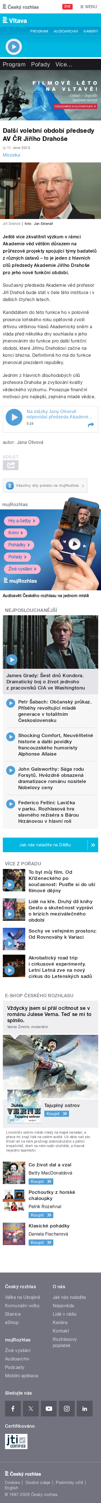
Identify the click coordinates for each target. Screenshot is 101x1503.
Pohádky (17, 544)
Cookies (12, 1482)
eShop (12, 1322)
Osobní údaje (38, 1482)
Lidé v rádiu (65, 1314)
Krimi (13, 532)
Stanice (13, 1314)
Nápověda (63, 1305)
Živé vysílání (20, 569)
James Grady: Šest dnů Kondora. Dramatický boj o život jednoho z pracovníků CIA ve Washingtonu (45, 682)
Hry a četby (19, 520)
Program (39, 31)
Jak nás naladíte (69, 1297)
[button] (90, 425)
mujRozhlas (15, 504)
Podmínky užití (69, 1482)
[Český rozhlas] (21, 6)
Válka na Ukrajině (22, 1297)
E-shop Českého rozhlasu (39, 995)
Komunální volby (22, 1305)
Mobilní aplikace (21, 1375)
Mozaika (11, 155)
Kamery (91, 31)
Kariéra (60, 1322)
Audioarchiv (66, 31)
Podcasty (15, 1367)
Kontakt (61, 1331)
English (11, 1488)
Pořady (40, 64)
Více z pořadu (23, 863)
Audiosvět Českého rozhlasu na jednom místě (46, 595)
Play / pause (14, 417)
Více (64, 64)
